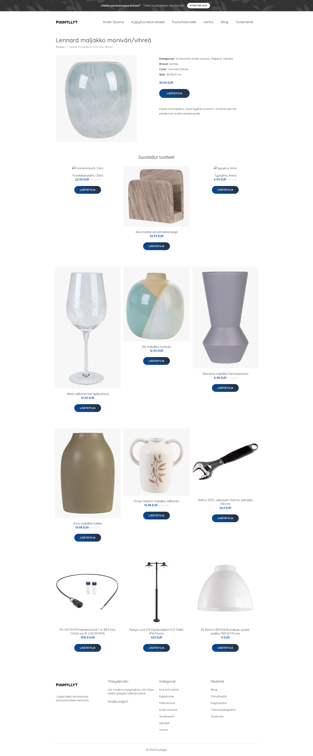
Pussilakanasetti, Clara (88, 175)
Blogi (224, 22)
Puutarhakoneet (184, 22)
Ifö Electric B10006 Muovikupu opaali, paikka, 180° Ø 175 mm (225, 631)
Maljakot (216, 58)
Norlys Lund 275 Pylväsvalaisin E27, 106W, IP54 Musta (156, 631)
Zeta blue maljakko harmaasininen (225, 374)
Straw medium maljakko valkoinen (156, 501)
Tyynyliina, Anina (225, 175)
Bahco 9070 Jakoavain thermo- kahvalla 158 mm (225, 502)
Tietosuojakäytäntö (223, 709)
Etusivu (60, 47)
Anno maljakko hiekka (87, 523)
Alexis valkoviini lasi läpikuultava (88, 394)
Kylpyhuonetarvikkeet (148, 22)
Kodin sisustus (201, 58)
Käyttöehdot (219, 703)
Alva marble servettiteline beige (157, 232)
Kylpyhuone (166, 696)
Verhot (208, 22)
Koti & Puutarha (169, 689)
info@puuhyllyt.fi (118, 701)
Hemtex (228, 58)
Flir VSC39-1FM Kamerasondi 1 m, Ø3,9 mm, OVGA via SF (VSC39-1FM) (88, 631)
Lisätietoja (174, 93)
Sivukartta (217, 716)
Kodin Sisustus (113, 22)
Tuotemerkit (244, 22)
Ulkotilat (164, 723)
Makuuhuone (167, 703)
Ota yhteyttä (219, 696)
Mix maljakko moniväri (156, 347)
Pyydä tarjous (198, 5)
